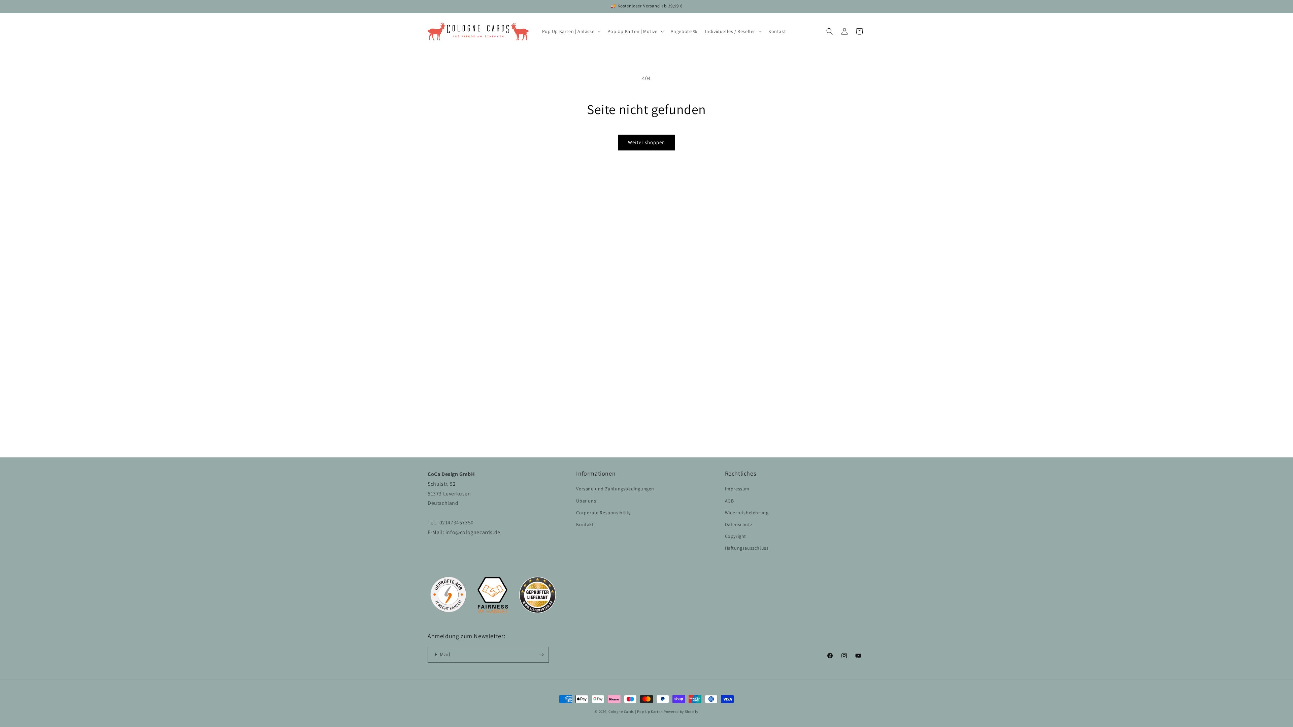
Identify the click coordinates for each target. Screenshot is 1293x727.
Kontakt (585, 524)
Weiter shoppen (646, 142)
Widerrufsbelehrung (747, 513)
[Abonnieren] (541, 655)
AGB (729, 501)
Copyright (735, 536)
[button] (571, 31)
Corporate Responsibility (603, 513)
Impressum (737, 489)
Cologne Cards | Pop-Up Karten (635, 711)
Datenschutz (739, 524)
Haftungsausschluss (747, 548)
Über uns (586, 501)
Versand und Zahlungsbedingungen (615, 489)
